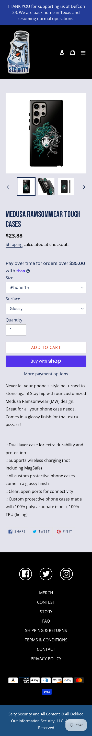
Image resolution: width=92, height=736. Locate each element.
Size (9, 278)
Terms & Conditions (46, 640)
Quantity (14, 320)
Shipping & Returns (46, 630)
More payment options (46, 374)
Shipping (14, 244)
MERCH (46, 593)
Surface (13, 299)
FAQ (46, 621)
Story (46, 611)
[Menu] (83, 52)
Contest (46, 602)
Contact (46, 649)
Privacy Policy (46, 658)
